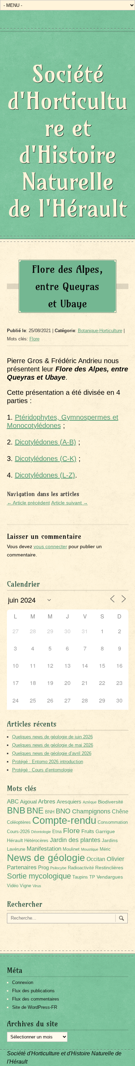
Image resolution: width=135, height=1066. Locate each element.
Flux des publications (33, 990)
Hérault (15, 840)
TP (92, 877)
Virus (37, 886)
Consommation (113, 822)
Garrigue (105, 831)
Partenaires (22, 867)
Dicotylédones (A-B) (45, 442)
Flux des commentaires (35, 999)
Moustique (89, 849)
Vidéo (12, 885)
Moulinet (71, 849)
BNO (63, 811)
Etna (57, 831)
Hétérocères (36, 840)
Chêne (120, 811)
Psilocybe (58, 868)
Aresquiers (69, 801)
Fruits (87, 831)
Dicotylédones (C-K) (45, 458)
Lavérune (16, 849)
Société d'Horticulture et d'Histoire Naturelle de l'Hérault (68, 141)
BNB (16, 810)
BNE (35, 810)
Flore (34, 338)
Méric (105, 849)
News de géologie (46, 857)
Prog (43, 867)
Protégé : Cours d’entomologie (42, 769)
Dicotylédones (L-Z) (45, 475)
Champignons (91, 811)
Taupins (80, 877)
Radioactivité (81, 867)
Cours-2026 (18, 831)
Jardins (110, 840)
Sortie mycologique (39, 876)
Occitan (96, 859)
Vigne (25, 885)
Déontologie (41, 832)
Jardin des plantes (75, 839)
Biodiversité (110, 801)
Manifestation (44, 848)
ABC (13, 801)
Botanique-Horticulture (100, 330)
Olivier (115, 858)
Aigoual (28, 801)
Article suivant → (69, 502)
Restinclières (109, 867)
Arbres (46, 801)
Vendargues (110, 877)
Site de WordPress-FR (34, 1007)
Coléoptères (19, 822)
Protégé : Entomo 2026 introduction (47, 761)
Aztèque (90, 802)
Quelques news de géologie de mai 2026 (52, 745)
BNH (49, 812)
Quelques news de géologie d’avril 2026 (51, 753)
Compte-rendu (64, 820)
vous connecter (50, 546)
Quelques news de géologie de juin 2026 (52, 736)
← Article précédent (28, 502)
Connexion (22, 982)
